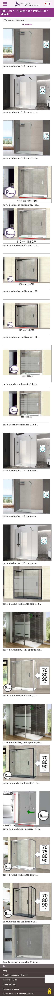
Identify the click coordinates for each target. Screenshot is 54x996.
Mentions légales (10, 980)
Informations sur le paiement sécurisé (18, 993)
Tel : (4, 966)
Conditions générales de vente (15, 975)
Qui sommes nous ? (11, 989)
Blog (5, 970)
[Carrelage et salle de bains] (27, 6)
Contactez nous (9, 984)
